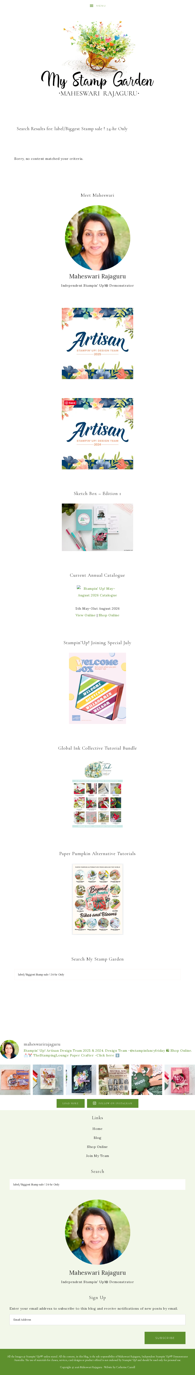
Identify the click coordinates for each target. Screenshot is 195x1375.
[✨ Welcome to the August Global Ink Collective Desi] (147, 1080)
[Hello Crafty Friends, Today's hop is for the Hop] (180, 1080)
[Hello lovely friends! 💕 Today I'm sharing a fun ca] (15, 1080)
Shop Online (109, 615)
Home (97, 1129)
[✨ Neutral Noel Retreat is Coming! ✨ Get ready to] (114, 1080)
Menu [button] (101, 5)
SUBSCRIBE (165, 1338)
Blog (98, 1138)
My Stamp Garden (97, 58)
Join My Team (97, 1156)
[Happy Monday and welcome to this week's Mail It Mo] (81, 1080)
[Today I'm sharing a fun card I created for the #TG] (48, 1080)
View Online (86, 615)
